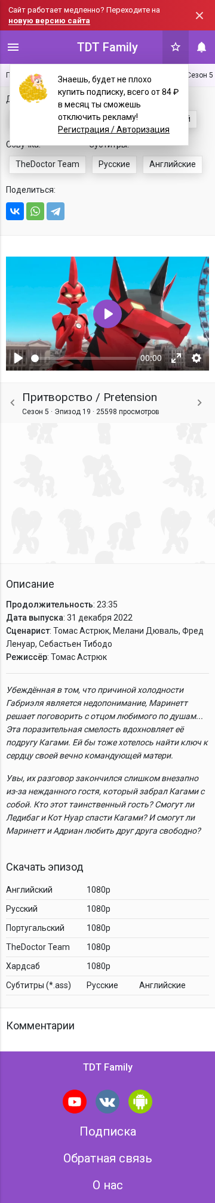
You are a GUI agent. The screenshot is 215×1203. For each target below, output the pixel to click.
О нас (108, 1185)
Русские (114, 164)
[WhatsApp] (35, 211)
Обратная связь (107, 1158)
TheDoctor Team (47, 164)
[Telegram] (55, 211)
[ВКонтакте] (15, 211)
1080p (98, 889)
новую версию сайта (49, 20)
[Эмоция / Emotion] (12, 403)
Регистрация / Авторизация (114, 129)
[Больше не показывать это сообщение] (199, 15)
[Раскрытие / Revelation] (199, 403)
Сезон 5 (199, 75)
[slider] (83, 358)
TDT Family (107, 47)
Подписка (107, 1131)
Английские (172, 164)
